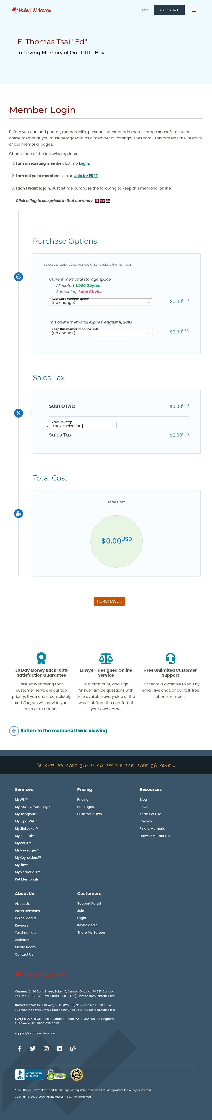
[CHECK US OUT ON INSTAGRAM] (46, 1049)
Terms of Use (150, 814)
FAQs (144, 807)
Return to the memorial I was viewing (63, 731)
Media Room (25, 947)
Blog (143, 799)
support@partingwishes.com (35, 1033)
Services (24, 790)
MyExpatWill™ (26, 821)
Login (144, 10)
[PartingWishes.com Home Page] (32, 10)
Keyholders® (87, 925)
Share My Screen (91, 932)
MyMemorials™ (27, 872)
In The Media (25, 918)
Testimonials (25, 932)
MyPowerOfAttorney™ (32, 807)
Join (80, 910)
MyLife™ (21, 865)
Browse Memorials (155, 836)
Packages (85, 807)
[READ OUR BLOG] (72, 1049)
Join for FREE (86, 176)
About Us (24, 894)
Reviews (21, 925)
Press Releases (27, 911)
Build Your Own (89, 814)
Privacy (146, 821)
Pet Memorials (27, 879)
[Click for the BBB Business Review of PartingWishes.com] (29, 1074)
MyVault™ (23, 843)
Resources (151, 790)
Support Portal (89, 903)
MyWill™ (21, 799)
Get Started (169, 10)
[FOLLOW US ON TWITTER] (32, 1049)
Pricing (84, 790)
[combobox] (101, 301)
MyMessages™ (27, 850)
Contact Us (24, 954)
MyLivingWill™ (26, 814)
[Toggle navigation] (194, 10)
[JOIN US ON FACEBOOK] (19, 1049)
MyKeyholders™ (28, 857)
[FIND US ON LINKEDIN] (59, 1049)
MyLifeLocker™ (27, 828)
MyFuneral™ (25, 836)
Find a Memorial (153, 828)
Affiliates (22, 940)
